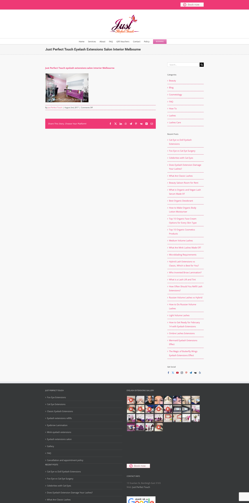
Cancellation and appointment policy (65, 460)
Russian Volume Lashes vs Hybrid (185, 297)
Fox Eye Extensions (56, 397)
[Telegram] (191, 373)
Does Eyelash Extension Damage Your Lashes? (70, 492)
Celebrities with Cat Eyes (181, 157)
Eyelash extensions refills (59, 418)
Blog (171, 87)
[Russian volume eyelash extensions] (131, 409)
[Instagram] (182, 373)
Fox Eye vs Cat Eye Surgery (182, 150)
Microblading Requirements (182, 254)
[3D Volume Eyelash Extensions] (149, 409)
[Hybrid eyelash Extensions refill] (158, 399)
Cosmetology (175, 94)
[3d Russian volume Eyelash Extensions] (131, 399)
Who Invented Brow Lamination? (185, 272)
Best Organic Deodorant (181, 200)
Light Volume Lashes (179, 315)
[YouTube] (177, 373)
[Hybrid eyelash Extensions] (168, 399)
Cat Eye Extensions (56, 404)
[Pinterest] (186, 373)
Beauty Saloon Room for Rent (183, 182)
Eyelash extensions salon (59, 439)
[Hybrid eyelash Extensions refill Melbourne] (149, 399)
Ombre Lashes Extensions (182, 333)
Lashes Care (175, 122)
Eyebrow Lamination (57, 425)
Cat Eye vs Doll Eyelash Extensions (64, 471)
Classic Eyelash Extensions (60, 411)
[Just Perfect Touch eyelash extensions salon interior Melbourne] (186, 409)
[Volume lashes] (186, 399)
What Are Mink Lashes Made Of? (185, 247)
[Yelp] (200, 373)
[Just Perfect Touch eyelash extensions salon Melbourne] (168, 409)
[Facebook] (168, 373)
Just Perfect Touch (55, 107)
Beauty (172, 80)
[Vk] (195, 373)
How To (173, 108)
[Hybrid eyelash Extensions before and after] (177, 399)
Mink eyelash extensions (59, 432)
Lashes (172, 115)
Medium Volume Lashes (181, 240)
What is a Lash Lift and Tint (182, 279)
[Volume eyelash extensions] (195, 399)
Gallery (50, 446)
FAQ (171, 101)
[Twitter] (173, 373)
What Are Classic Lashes (181, 175)
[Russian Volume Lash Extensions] (140, 399)
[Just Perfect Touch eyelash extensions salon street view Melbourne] (177, 409)
